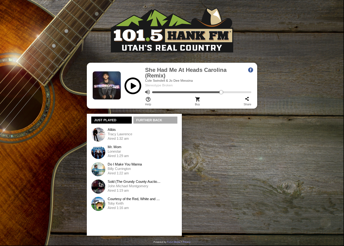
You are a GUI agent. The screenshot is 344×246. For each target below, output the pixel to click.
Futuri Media (173, 242)
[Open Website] (172, 60)
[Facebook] (250, 70)
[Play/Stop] (132, 87)
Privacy (186, 242)
